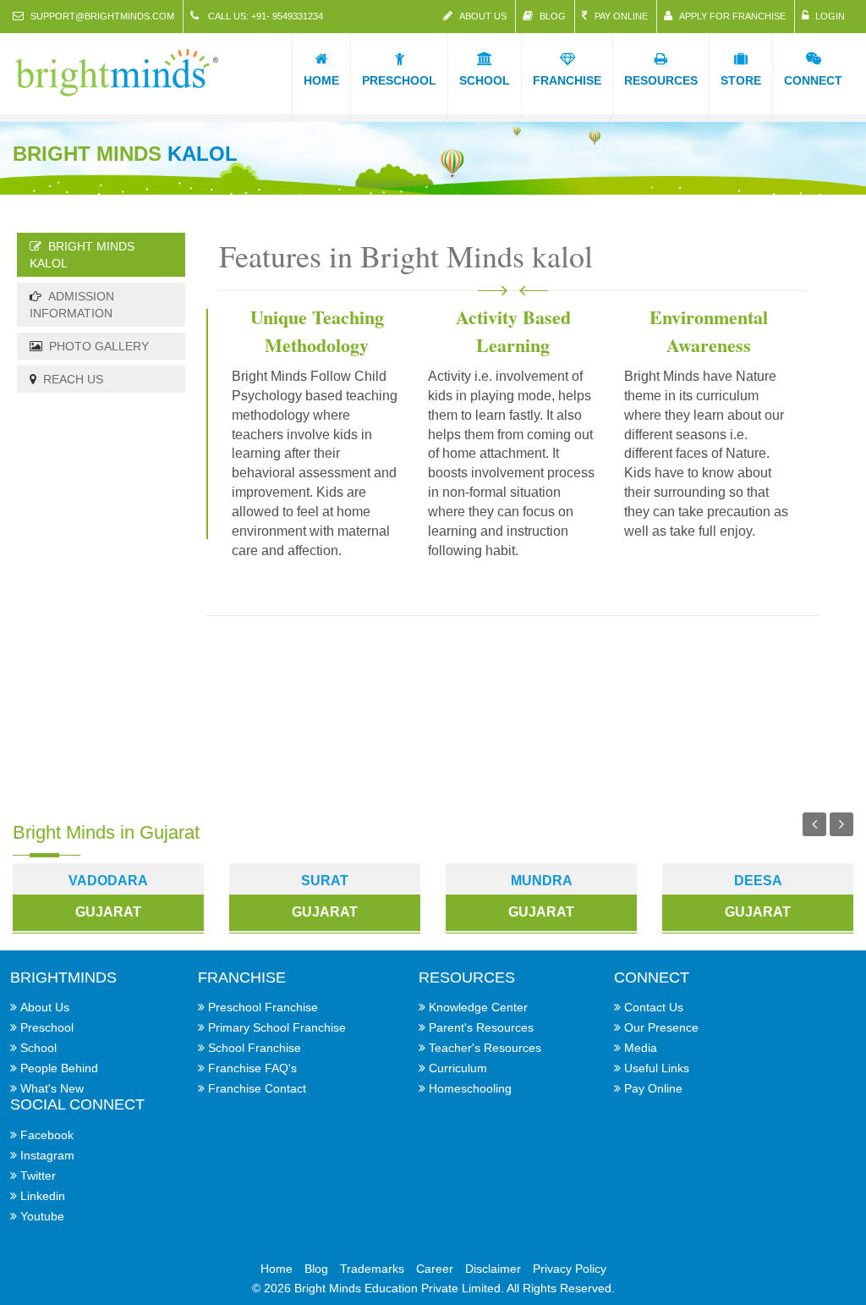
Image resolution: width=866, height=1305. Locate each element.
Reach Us (73, 379)
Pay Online (621, 16)
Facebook (47, 1135)
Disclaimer (493, 1268)
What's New (52, 1088)
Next (841, 824)
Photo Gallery (99, 346)
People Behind (59, 1068)
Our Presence (661, 1027)
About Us (483, 16)
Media (640, 1047)
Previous (814, 824)
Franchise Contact (257, 1088)
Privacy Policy (569, 1268)
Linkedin (42, 1196)
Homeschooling (470, 1088)
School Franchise (254, 1047)
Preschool (47, 1027)
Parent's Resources (481, 1027)
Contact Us (653, 1007)
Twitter (38, 1175)
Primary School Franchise (277, 1027)
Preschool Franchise (263, 1007)
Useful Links (656, 1068)
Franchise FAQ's (252, 1068)
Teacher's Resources (485, 1047)
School (38, 1047)
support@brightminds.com (102, 16)
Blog (553, 16)
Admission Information (72, 304)
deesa (758, 880)
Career (434, 1268)
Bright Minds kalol (82, 255)
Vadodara (108, 880)
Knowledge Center (478, 1007)
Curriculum (458, 1068)
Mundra (542, 880)
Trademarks (372, 1268)
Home (276, 1268)
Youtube (42, 1216)
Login (830, 16)
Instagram (47, 1155)
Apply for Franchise (732, 16)
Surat (324, 880)
